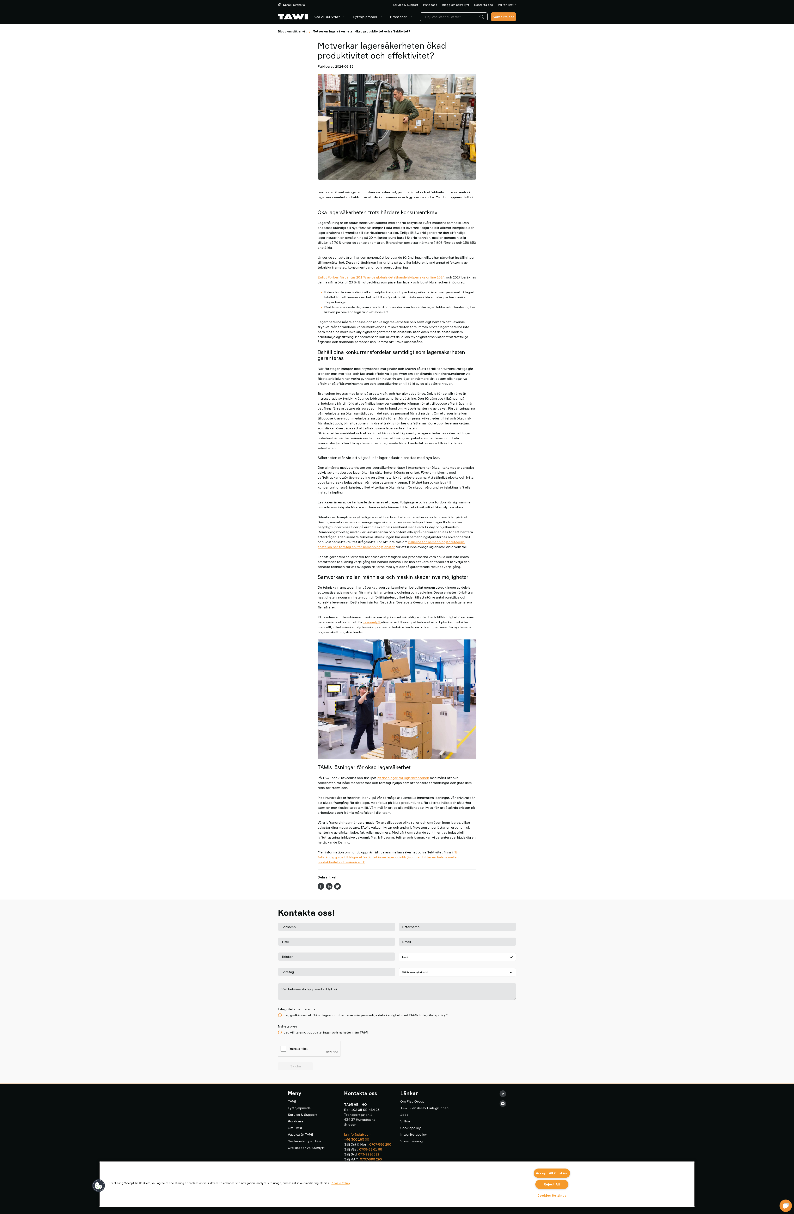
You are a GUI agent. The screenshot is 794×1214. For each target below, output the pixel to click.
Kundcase (430, 4)
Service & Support (405, 4)
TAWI (292, 1101)
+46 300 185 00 (356, 1139)
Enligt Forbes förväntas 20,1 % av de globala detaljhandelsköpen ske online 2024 (381, 277)
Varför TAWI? (507, 4)
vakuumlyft (372, 622)
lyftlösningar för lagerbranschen (403, 778)
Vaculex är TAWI (300, 1134)
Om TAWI (295, 1128)
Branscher (398, 17)
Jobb (404, 1114)
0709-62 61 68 (370, 1149)
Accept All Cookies (552, 1173)
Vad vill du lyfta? (327, 17)
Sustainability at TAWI (305, 1141)
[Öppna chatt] (786, 1206)
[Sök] (482, 17)
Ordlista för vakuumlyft (306, 1148)
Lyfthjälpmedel (365, 17)
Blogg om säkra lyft (455, 4)
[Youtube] (503, 1103)
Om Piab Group (412, 1101)
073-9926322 (368, 1154)
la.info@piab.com (357, 1134)
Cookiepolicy (410, 1128)
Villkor (405, 1121)
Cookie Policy (340, 1183)
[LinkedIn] (503, 1093)
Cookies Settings (552, 1195)
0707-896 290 (380, 1144)
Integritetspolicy (413, 1134)
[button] (98, 1185)
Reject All (552, 1184)
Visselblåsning (411, 1141)
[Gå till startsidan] (293, 16)
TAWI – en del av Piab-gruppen (424, 1108)
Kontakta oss (483, 4)
